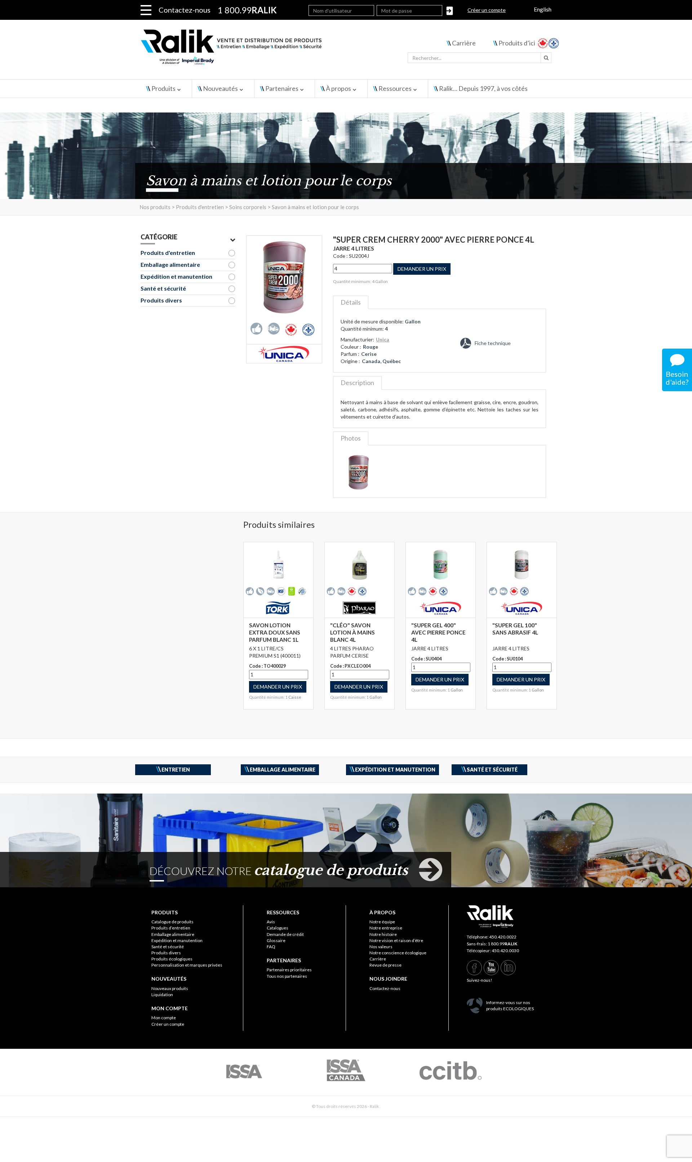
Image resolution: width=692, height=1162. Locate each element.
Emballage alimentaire (170, 264)
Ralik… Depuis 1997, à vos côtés (483, 88)
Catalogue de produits (172, 921)
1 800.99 (502, 943)
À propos (338, 88)
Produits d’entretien (170, 928)
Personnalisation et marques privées (186, 965)
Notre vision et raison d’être (396, 940)
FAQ (271, 946)
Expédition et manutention (176, 276)
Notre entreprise (385, 928)
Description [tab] (357, 382)
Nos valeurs (380, 946)
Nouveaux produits (169, 988)
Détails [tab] (351, 302)
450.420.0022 (502, 937)
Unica (382, 339)
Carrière (464, 43)
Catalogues (277, 928)
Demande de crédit (285, 934)
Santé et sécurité (163, 288)
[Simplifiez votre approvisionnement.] (274, 49)
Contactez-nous (184, 9)
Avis (271, 921)
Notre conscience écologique (397, 952)
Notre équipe (382, 921)
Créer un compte (486, 10)
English (542, 9)
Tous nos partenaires (287, 976)
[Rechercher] (546, 57)
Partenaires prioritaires (289, 969)
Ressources (395, 88)
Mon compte (163, 1017)
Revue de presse (385, 965)
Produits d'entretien (168, 252)
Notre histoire (383, 934)
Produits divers (161, 300)
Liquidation (162, 994)
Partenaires (281, 88)
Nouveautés (220, 88)
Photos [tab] (351, 438)
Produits (163, 88)
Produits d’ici (516, 43)
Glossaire (276, 940)
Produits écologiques (171, 959)
